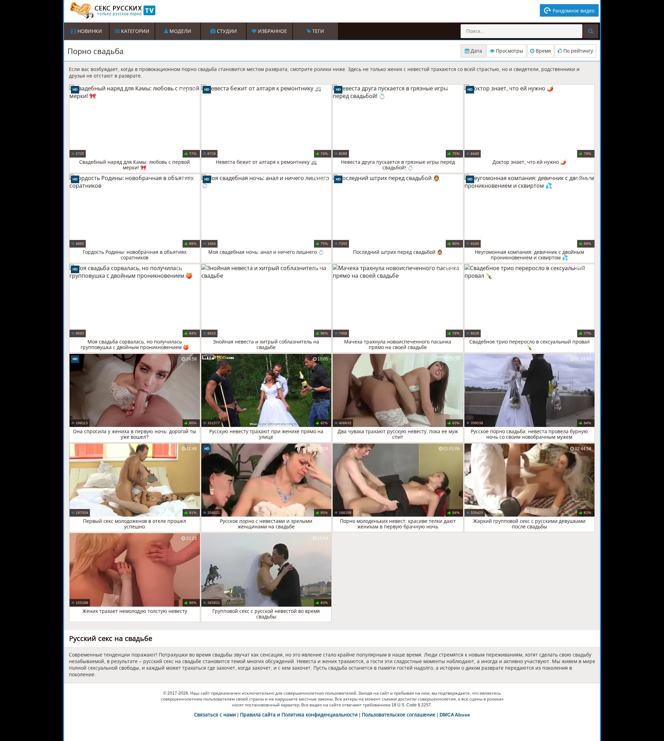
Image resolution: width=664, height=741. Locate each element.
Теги (317, 31)
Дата (475, 51)
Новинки (89, 31)
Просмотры (509, 51)
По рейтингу (577, 51)
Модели (179, 31)
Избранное (272, 31)
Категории (134, 31)
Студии (226, 31)
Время (542, 51)
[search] (590, 31)
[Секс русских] (112, 10)
